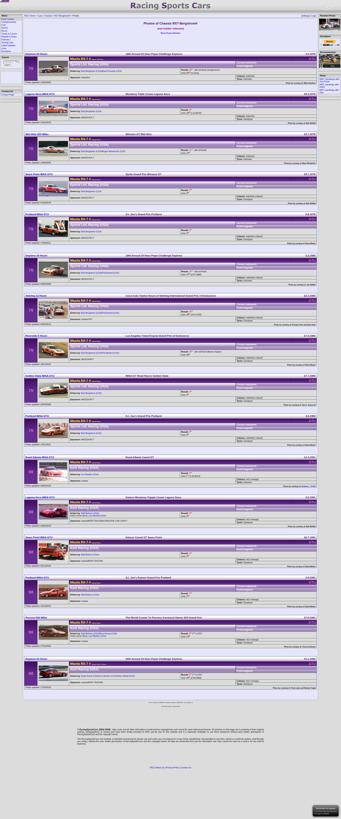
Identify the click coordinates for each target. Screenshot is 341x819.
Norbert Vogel (310, 688)
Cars (40, 16)
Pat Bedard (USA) (110, 273)
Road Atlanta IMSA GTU (39, 457)
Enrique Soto (297, 325)
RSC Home (29, 16)
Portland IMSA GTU (37, 214)
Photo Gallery (7, 19)
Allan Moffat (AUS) (126, 676)
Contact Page (7, 95)
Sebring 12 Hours (36, 295)
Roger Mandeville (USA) (113, 151)
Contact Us (186, 767)
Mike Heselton (310, 83)
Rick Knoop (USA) (108, 633)
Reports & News (9, 37)
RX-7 (84, 59)
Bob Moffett (311, 123)
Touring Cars (7, 42)
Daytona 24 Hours (36, 54)
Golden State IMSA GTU (39, 375)
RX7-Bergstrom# (62, 16)
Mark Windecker (309, 163)
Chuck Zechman (309, 647)
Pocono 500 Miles (36, 617)
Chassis (48, 16)
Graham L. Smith (308, 486)
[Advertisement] (11, 77)
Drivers (4, 28)
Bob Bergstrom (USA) (91, 71)
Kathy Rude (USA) (90, 676)
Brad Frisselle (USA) (112, 71)
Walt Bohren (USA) (90, 513)
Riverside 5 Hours (36, 335)
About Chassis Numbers (170, 33)
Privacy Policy (172, 767)
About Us (159, 767)
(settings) (305, 16)
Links (3, 48)
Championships (8, 22)
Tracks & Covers (9, 34)
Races (4, 31)
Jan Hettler (311, 285)
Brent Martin (310, 243)
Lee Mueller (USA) (90, 474)
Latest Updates (8, 45)
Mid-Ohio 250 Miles (37, 134)
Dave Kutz (311, 325)
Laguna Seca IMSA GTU (40, 94)
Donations (6, 51)
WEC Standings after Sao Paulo (329, 80)
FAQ (152, 767)
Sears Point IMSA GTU (39, 174)
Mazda (75, 59)
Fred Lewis (295, 688)
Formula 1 (6, 39)
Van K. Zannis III (309, 405)
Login (314, 16)
